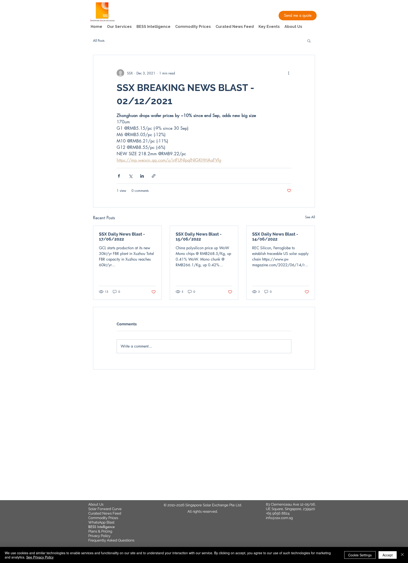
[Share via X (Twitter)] (130, 176)
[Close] (402, 555)
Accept (387, 555)
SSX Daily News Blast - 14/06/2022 (275, 236)
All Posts (99, 40)
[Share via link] (153, 176)
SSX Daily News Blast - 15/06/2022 (199, 236)
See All (310, 217)
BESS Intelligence (101, 526)
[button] (298, 15)
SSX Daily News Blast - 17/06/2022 (122, 236)
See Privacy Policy (40, 557)
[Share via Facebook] (119, 176)
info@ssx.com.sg (279, 518)
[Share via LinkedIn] (142, 176)
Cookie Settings (360, 555)
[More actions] (288, 73)
